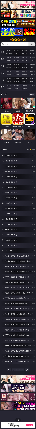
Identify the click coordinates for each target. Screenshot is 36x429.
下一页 (21, 370)
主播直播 (24, 60)
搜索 (32, 44)
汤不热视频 (32, 86)
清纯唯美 (16, 75)
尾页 (27, 370)
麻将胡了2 (9, 53)
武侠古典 (32, 79)
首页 (9, 370)
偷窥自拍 (8, 72)
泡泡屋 (17, 89)
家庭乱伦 (16, 79)
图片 (2, 73)
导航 (2, 87)
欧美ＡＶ (24, 57)
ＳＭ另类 (32, 60)
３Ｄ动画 (32, 57)
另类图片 (32, 75)
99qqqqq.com (18, 39)
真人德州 (16, 50)
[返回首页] (33, 425)
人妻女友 (24, 79)
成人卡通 (24, 65)
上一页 (15, 370)
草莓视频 (24, 86)
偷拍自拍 (16, 65)
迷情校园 (8, 82)
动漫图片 (32, 72)
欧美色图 (24, 72)
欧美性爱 (32, 65)
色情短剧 (24, 89)
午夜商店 (16, 86)
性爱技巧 (32, 82)
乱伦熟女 (24, 68)
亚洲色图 (16, 72)
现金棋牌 (24, 53)
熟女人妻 (8, 60)
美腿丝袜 (8, 75)
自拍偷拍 (16, 57)
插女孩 (9, 86)
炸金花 (17, 53)
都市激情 (8, 79)
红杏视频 (8, 89)
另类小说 (16, 82)
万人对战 (24, 50)
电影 (2, 66)
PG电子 (9, 50)
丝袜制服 (16, 60)
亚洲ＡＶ (8, 57)
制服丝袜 (8, 68)
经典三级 (16, 68)
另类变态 (32, 68)
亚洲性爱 (8, 65)
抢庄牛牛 (32, 53)
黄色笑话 (24, 82)
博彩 (2, 52)
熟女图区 (24, 75)
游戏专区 (32, 50)
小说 (2, 80)
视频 (2, 59)
